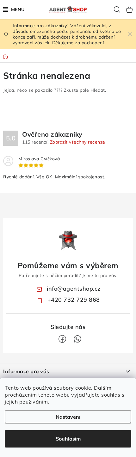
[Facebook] (62, 339)
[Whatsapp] (77, 339)
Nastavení (68, 417)
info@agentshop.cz (74, 288)
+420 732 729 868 (73, 299)
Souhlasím (68, 438)
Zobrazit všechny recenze (77, 142)
